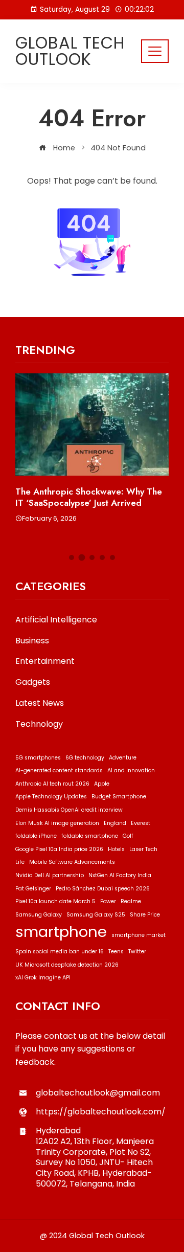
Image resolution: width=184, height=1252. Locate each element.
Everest (140, 823)
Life (20, 862)
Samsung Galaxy (38, 915)
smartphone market (138, 935)
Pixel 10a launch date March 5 (55, 901)
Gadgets (32, 682)
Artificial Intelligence (56, 620)
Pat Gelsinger (33, 888)
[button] (71, 557)
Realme (131, 901)
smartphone (61, 931)
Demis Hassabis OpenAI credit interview (69, 810)
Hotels (116, 849)
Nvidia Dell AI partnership (49, 875)
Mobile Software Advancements (72, 862)
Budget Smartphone (118, 796)
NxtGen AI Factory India (119, 875)
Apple (101, 784)
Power (108, 901)
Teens (116, 951)
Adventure (122, 758)
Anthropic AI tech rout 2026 (52, 784)
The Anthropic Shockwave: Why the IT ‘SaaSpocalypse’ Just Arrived (88, 497)
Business (32, 641)
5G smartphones (38, 758)
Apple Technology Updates (51, 796)
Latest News (39, 703)
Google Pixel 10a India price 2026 (59, 849)
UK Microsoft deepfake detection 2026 (67, 965)
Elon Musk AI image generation (57, 823)
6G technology (84, 758)
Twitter (137, 951)
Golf (128, 836)
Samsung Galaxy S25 (95, 915)
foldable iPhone (36, 836)
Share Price (145, 915)
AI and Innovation (131, 770)
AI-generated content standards (59, 770)
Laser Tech (143, 849)
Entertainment (45, 661)
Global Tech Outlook (70, 51)
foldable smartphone (89, 836)
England (115, 823)
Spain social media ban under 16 (59, 951)
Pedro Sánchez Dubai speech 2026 (103, 888)
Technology (39, 724)
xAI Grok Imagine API (43, 977)
